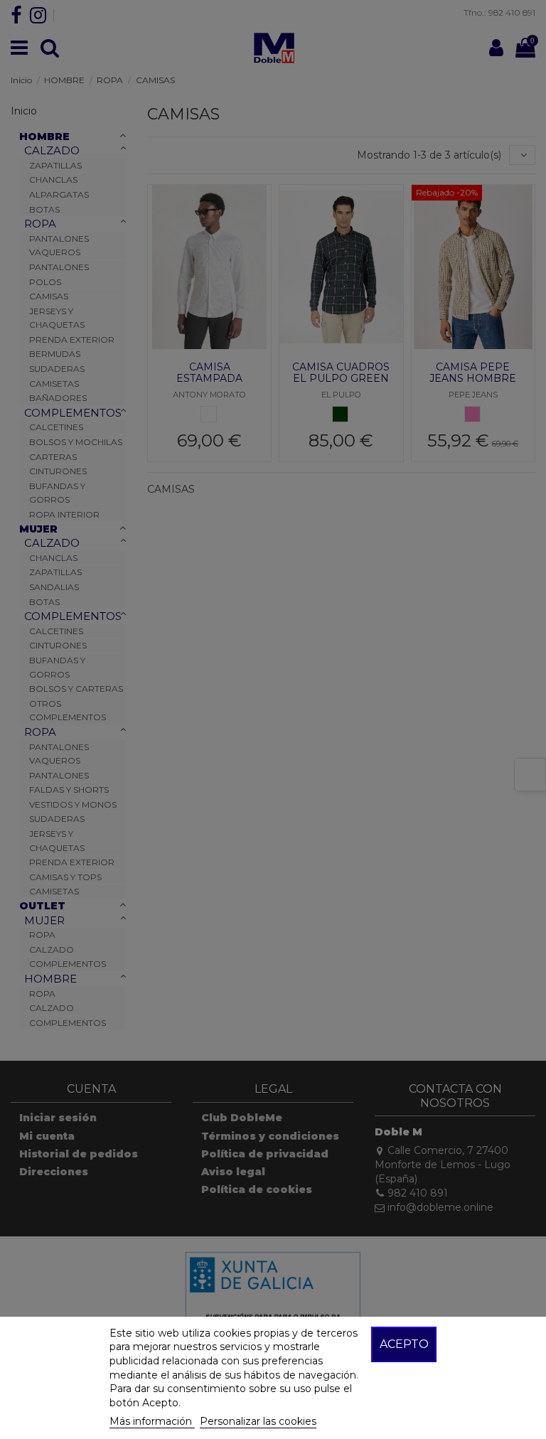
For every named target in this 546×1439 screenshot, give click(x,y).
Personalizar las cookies (258, 1421)
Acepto (404, 1344)
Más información (152, 1421)
